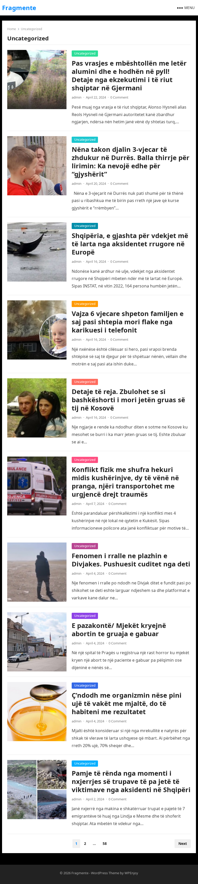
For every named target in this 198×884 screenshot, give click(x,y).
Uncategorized (84, 53)
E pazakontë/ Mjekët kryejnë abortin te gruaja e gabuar (119, 629)
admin (76, 97)
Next (182, 843)
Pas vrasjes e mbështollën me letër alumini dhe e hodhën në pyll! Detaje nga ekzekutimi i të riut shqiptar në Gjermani (129, 75)
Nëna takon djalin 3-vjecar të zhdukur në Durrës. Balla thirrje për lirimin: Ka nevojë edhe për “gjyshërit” (130, 162)
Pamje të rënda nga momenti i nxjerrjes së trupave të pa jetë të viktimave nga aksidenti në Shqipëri (131, 781)
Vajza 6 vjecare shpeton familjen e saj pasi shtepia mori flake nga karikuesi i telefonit (128, 322)
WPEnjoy (131, 873)
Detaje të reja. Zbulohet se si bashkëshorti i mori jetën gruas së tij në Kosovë (128, 400)
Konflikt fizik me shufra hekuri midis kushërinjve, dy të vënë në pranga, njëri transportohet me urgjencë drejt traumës (125, 482)
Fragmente (19, 7)
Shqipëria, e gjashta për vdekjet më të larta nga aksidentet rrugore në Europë (130, 244)
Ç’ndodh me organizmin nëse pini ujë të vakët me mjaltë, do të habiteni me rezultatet (127, 703)
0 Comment (119, 97)
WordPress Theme (105, 873)
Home (11, 29)
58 (105, 843)
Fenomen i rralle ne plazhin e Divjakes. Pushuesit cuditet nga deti (131, 559)
